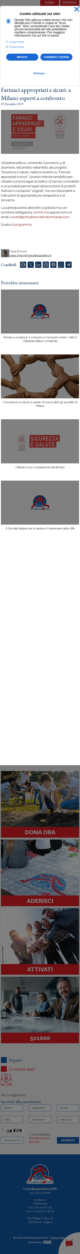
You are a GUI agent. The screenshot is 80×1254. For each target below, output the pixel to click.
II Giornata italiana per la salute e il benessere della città (40, 528)
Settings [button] (40, 73)
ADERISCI (70, 2)
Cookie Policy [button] (16, 42)
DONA (49, 2)
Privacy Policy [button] (16, 47)
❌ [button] (76, 9)
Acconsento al (39, 1138)
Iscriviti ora (41, 212)
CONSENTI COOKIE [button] (56, 57)
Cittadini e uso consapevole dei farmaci (40, 467)
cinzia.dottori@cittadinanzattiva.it (30, 255)
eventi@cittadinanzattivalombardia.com (40, 217)
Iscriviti (68, 1140)
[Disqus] (40, 601)
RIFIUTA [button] (22, 57)
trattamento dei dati (39, 1140)
